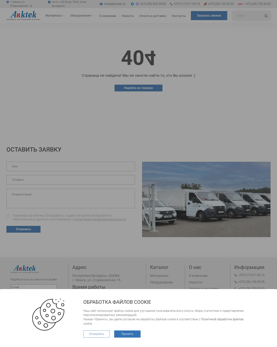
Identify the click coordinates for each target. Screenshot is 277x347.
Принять (127, 334)
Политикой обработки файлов (222, 319)
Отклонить (96, 334)
